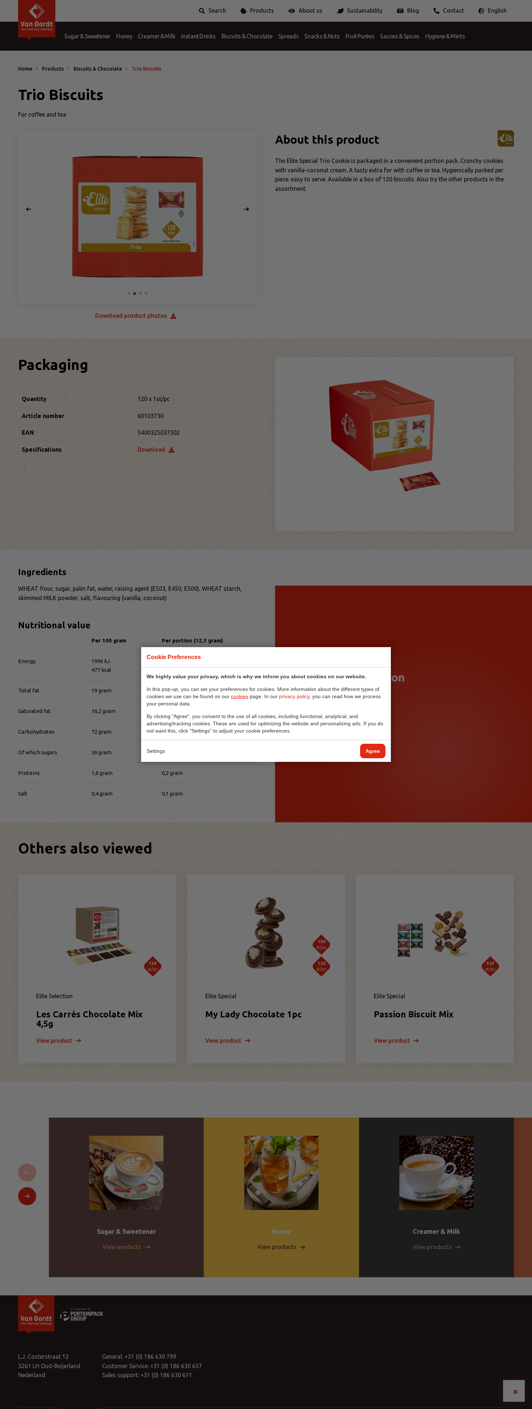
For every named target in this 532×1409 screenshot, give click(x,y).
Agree (373, 751)
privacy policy (294, 696)
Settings (156, 751)
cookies (239, 696)
